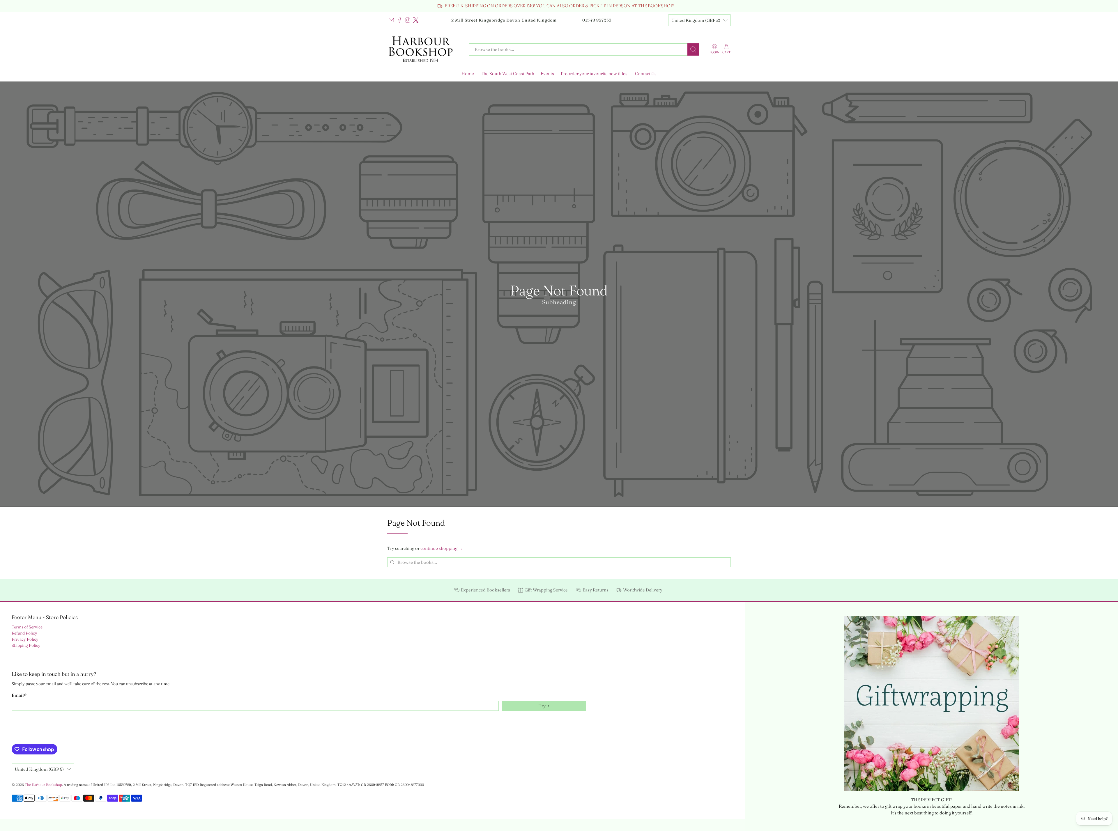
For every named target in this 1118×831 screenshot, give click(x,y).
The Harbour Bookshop (43, 785)
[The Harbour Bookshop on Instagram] (407, 20)
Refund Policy (24, 633)
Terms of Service (27, 627)
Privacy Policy (25, 639)
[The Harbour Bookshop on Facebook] (399, 20)
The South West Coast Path (507, 73)
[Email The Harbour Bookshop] (391, 20)
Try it (544, 705)
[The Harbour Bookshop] (424, 49)
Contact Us (646, 73)
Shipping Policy (26, 645)
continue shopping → (441, 548)
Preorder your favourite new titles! (595, 73)
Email (19, 695)
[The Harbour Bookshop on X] (415, 20)
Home (467, 73)
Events (547, 73)
